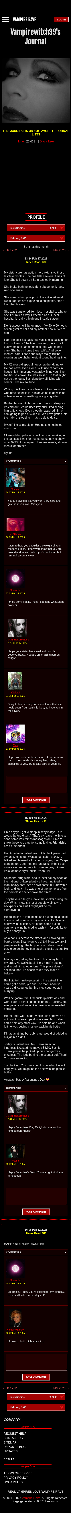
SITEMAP (10, 1442)
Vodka (15, 1160)
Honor (21, 141)
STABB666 (15, 533)
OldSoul (15, 692)
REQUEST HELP (15, 1433)
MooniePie (15, 590)
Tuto (15, 745)
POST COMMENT (35, 799)
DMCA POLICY (14, 1482)
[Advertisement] (35, 5)
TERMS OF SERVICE (18, 1473)
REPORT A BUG (14, 1446)
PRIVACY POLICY (16, 1477)
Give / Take (47, 141)
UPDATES (11, 1451)
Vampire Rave (31, 1498)
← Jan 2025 (10, 250)
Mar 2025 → (61, 250)
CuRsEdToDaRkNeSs (17, 639)
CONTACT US (13, 1438)
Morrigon (15, 489)
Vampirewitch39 (15, 1329)
